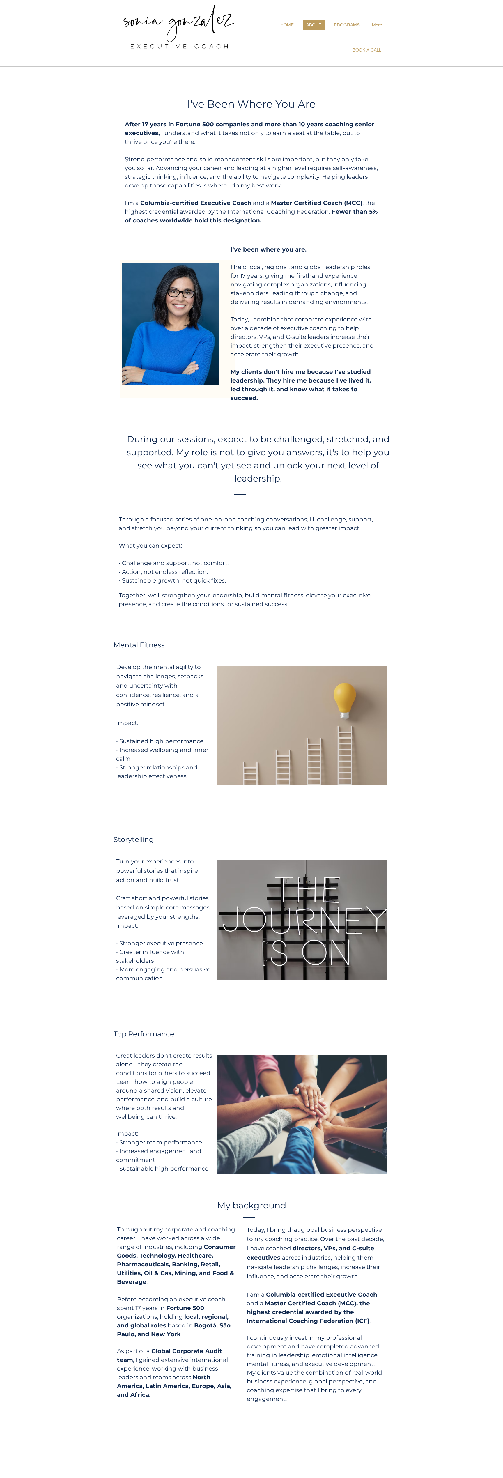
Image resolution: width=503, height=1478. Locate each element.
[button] (156, 645)
